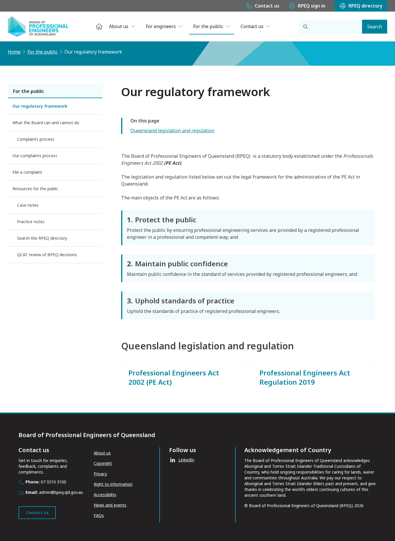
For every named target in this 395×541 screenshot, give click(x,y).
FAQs (99, 515)
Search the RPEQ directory (42, 238)
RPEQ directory (365, 6)
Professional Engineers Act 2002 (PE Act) (173, 377)
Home (14, 52)
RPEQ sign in (311, 6)
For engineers (161, 26)
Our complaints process (34, 155)
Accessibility (105, 494)
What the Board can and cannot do (45, 122)
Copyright (103, 463)
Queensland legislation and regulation (172, 130)
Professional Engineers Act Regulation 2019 (304, 377)
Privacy (100, 473)
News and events (110, 505)
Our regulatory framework (39, 106)
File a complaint (27, 172)
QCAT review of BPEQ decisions (47, 254)
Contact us (267, 6)
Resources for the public (35, 188)
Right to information (113, 484)
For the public (208, 26)
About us (118, 26)
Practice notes (31, 221)
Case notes (27, 205)
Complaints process (35, 139)
